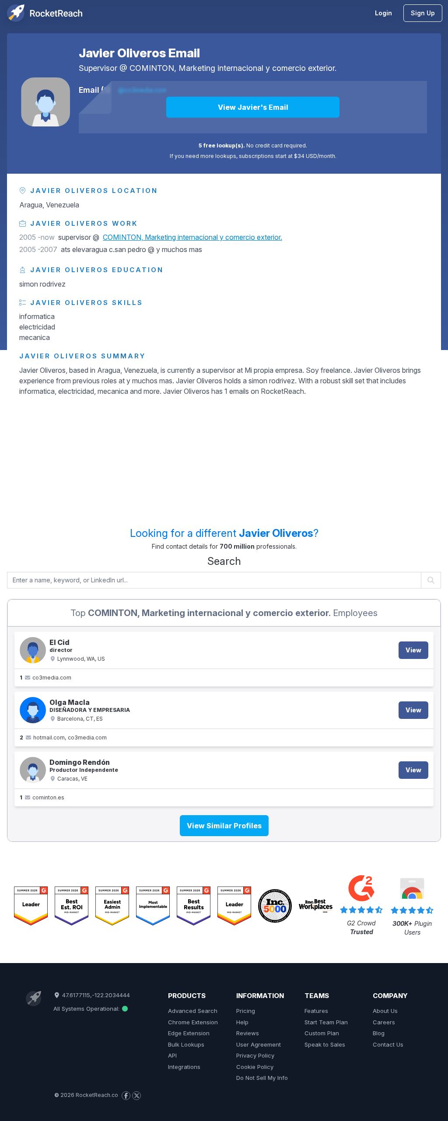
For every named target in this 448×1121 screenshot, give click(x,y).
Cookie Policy (254, 1066)
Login (383, 13)
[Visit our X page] (136, 1095)
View (413, 650)
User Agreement (258, 1044)
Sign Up (423, 13)
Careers (384, 1022)
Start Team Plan (326, 1022)
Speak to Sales (324, 1044)
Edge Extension (189, 1033)
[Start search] (431, 580)
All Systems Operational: (87, 1008)
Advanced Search (192, 1010)
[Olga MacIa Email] (33, 710)
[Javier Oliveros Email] (45, 101)
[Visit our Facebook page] (126, 1095)
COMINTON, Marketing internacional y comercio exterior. (233, 68)
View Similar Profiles (224, 825)
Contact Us (388, 1044)
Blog (379, 1033)
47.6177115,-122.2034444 (95, 994)
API (172, 1055)
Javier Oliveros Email (139, 53)
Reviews (247, 1033)
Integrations (184, 1066)
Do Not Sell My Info (262, 1077)
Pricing (245, 1010)
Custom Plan (321, 1033)
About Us (385, 1010)
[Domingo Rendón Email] (33, 770)
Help (242, 1022)
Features (316, 1010)
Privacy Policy (255, 1055)
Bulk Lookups (186, 1044)
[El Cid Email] (33, 650)
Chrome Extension (193, 1022)
